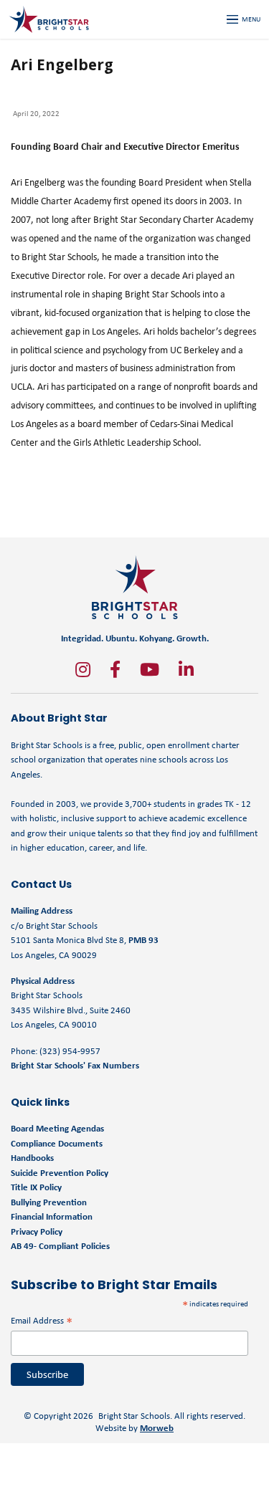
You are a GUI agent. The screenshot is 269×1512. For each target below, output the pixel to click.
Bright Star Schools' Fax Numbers (75, 1065)
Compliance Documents (57, 1143)
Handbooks (32, 1158)
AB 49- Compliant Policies (60, 1246)
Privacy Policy (36, 1231)
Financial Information (52, 1216)
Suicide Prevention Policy (59, 1173)
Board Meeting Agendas (57, 1128)
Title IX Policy (37, 1187)
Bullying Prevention (49, 1202)
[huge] (82, 669)
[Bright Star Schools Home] (135, 587)
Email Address (41, 1320)
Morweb (157, 1428)
